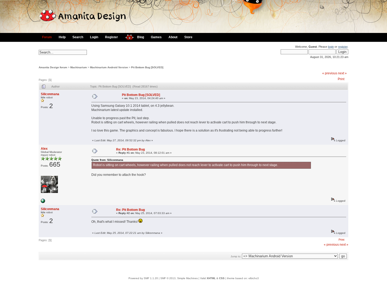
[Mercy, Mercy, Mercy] (43, 202)
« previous (329, 73)
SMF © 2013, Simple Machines (179, 278)
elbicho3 (254, 278)
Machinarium (78, 67)
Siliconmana (50, 94)
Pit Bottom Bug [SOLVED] (147, 67)
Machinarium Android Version (109, 67)
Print (341, 79)
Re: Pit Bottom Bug (130, 149)
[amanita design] (127, 36)
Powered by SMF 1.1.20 (143, 278)
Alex (44, 149)
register (343, 46)
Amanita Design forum (53, 67)
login (331, 46)
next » (342, 73)
